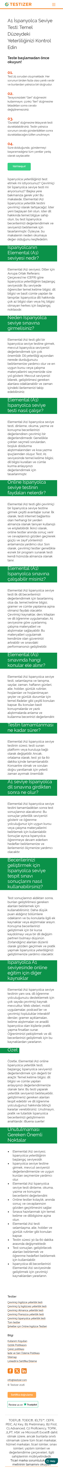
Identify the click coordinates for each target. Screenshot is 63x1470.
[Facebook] (10, 1371)
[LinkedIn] (24, 1371)
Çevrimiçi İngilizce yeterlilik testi (25, 1302)
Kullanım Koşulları (17, 1341)
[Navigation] (53, 5)
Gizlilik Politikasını (17, 1345)
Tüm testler (14, 1322)
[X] (17, 1371)
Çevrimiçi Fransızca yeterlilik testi (26, 1314)
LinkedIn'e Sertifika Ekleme (22, 1361)
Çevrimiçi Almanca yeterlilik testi (25, 1310)
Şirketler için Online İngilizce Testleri (27, 1326)
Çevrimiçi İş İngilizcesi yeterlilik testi (27, 1306)
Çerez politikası (16, 1349)
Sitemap (12, 1357)
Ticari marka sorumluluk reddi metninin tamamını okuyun (31, 1462)
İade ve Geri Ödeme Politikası (24, 1353)
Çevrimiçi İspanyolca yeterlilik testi (27, 1318)
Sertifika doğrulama (22, 1394)
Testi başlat (19, 166)
